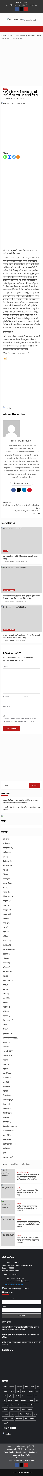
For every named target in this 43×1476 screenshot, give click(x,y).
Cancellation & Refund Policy (21, 1458)
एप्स (4, 857)
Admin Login (9, 1452)
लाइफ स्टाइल (7, 1100)
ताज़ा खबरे (6, 590)
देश (4, 976)
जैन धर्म (5, 927)
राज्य (4, 1082)
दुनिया (5, 967)
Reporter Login (21, 1452)
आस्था (5, 839)
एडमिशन (5, 852)
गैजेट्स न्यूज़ (6, 896)
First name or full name (10, 1299)
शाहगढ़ (5, 1117)
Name (6, 697)
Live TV (25, 5)
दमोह (4, 958)
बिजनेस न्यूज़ (6, 1020)
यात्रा (4, 1064)
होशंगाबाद (5, 1157)
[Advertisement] (21, 63)
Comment (7, 666)
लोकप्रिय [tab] (14, 1164)
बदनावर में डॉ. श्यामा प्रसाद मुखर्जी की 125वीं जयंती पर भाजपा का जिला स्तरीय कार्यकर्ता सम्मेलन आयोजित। (20, 801)
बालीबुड (5, 1007)
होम (7, 5)
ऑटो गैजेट (6, 865)
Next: (24, 511)
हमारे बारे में (10, 1446)
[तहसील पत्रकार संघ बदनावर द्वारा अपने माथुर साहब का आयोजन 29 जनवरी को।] (8, 1204)
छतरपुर (5, 914)
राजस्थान (6, 1078)
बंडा (4, 998)
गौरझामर (5, 901)
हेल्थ (4, 1153)
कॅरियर (5, 874)
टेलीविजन (6, 945)
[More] (18, 157)
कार (4, 870)
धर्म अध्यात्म (6, 980)
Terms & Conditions (15, 1460)
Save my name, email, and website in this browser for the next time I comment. (20, 719)
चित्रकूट (5, 910)
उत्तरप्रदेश (6, 848)
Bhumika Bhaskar (10, 98)
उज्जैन (5, 843)
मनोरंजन (5, 1055)
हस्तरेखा (5, 1148)
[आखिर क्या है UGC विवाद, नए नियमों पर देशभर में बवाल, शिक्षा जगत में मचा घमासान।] (8, 1234)
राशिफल (5, 1086)
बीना (4, 1029)
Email (25, 697)
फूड (4, 989)
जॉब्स (4, 932)
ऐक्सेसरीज (6, 861)
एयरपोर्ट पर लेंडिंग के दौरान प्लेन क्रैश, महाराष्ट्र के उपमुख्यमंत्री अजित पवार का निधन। (28, 1224)
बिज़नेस (5, 1016)
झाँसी (4, 936)
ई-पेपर (19, 5)
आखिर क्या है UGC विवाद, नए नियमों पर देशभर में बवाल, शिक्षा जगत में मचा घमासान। (28, 1240)
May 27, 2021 (21, 98)
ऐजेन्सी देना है (22, 1449)
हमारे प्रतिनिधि (7, 1144)
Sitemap (31, 1449)
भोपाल (5, 1042)
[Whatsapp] (5, 157)
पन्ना (4, 985)
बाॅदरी (4, 1011)
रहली (4, 1069)
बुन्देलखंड (6, 1033)
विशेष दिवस (6, 1109)
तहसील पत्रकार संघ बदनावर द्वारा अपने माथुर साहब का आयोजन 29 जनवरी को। (27, 1208)
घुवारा (4, 905)
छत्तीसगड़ (6, 918)
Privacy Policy (30, 1460)
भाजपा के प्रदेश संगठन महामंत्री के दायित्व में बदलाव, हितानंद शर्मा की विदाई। (21, 808)
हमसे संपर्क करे (11, 1449)
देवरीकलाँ (6, 88)
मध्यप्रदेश (6, 1051)
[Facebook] (9, 157)
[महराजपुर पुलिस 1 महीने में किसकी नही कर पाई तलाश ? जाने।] (21, 540)
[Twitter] (14, 157)
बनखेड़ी (5, 1002)
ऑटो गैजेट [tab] (25, 1164)
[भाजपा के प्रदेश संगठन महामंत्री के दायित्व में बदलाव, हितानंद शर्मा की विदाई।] (8, 1186)
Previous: (21, 503)
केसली (5, 879)
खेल (4, 888)
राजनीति (5, 1073)
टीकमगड (5, 941)
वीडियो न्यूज (13, 5)
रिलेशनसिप (6, 1095)
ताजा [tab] (5, 1164)
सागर (4, 1135)
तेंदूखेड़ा (5, 954)
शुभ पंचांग (5, 1122)
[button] (3, 28)
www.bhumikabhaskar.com (13, 1285)
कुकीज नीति (30, 1446)
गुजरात (5, 892)
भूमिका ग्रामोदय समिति (9, 1038)
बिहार (4, 1025)
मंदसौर (5, 1047)
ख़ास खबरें (6, 883)
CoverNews (16, 1472)
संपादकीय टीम (33, 5)
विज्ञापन (5, 1104)
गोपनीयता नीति (20, 1446)
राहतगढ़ (5, 1091)
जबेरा (4, 923)
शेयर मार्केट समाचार (8, 1126)
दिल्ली (4, 963)
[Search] (39, 28)
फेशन (4, 994)
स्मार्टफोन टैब (7, 1139)
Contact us (33, 1452)
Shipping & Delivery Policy (21, 1455)
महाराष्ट (5, 1060)
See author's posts (21, 483)
